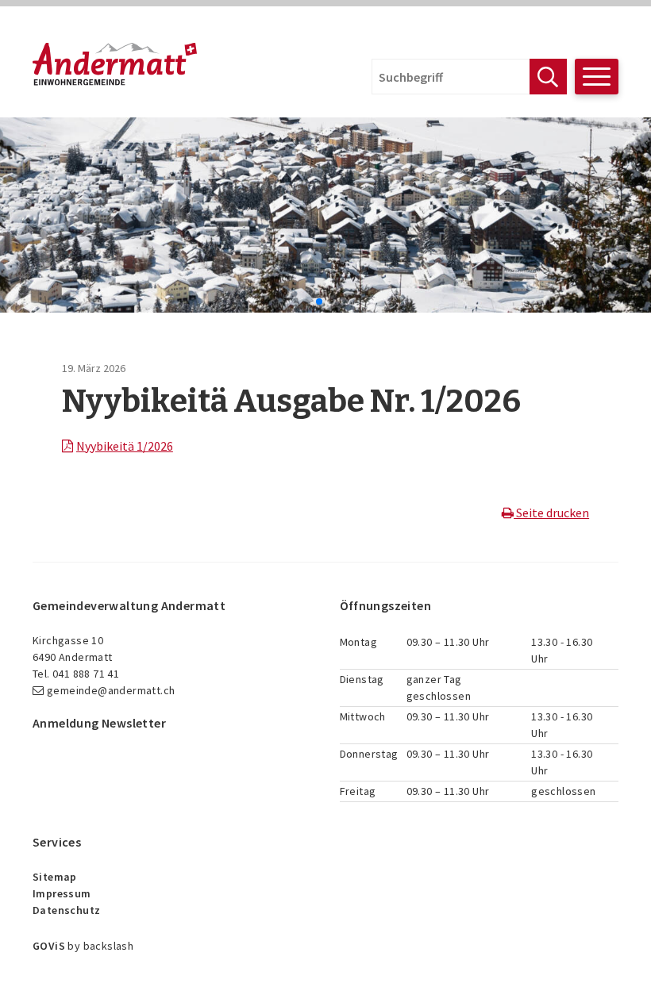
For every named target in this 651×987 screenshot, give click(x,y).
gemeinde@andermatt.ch (111, 690)
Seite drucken (551, 512)
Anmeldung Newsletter (99, 723)
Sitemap (55, 877)
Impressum (62, 893)
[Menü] (596, 76)
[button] (306, 301)
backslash (108, 946)
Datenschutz (66, 910)
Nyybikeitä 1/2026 (124, 446)
